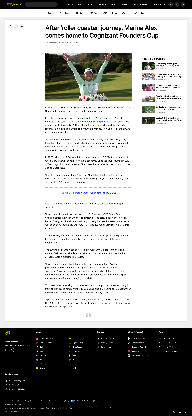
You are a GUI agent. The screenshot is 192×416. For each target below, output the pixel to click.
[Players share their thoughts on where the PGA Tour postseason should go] (148, 87)
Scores (51, 13)
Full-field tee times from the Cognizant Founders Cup (88, 193)
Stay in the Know (11, 341)
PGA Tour (93, 13)
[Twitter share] (16, 26)
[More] (170, 4)
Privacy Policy (65, 401)
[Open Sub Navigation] (72, 4)
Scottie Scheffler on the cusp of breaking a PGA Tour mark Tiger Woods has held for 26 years (169, 75)
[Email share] (22, 26)
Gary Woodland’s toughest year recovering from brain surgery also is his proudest (169, 97)
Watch (124, 13)
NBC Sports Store (39, 401)
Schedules (64, 13)
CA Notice (90, 401)
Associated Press (161, 69)
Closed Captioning (23, 401)
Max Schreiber (52, 42)
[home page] (14, 4)
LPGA (105, 13)
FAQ (31, 401)
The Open (80, 13)
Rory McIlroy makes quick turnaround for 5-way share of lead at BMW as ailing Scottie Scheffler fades (168, 64)
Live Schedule (138, 13)
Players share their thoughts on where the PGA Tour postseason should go (169, 86)
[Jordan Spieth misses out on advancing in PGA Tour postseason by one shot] (148, 109)
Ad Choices (56, 401)
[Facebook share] (10, 26)
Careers (14, 401)
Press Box (48, 401)
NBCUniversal (17, 404)
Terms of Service (99, 401)
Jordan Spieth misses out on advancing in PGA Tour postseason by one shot (168, 108)
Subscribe (10, 350)
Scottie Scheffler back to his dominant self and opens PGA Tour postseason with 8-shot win (170, 119)
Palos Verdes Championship (94, 121)
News (114, 13)
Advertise (8, 401)
